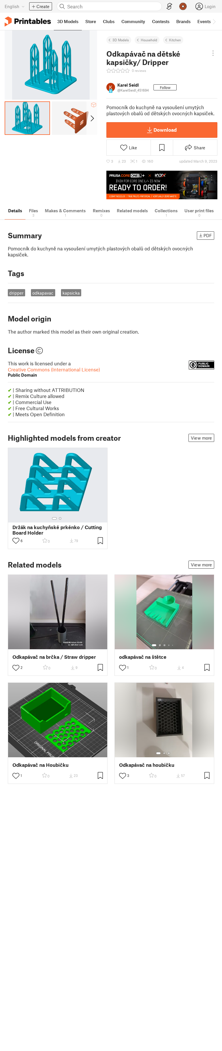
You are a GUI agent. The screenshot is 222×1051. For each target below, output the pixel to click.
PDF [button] (208, 235)
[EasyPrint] (169, 6)
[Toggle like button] (15, 540)
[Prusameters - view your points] (183, 6)
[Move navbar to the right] (214, 21)
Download (165, 130)
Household (149, 40)
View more (201, 437)
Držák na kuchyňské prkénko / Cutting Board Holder (57, 529)
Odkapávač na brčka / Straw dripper (54, 657)
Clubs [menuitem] (108, 21)
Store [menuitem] (90, 21)
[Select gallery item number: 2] (60, 518)
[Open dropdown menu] (213, 53)
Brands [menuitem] (183, 21)
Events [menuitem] (204, 21)
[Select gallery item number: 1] (54, 518)
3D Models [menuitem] (67, 21)
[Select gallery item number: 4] (169, 645)
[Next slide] (91, 118)
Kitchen (175, 40)
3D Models (120, 40)
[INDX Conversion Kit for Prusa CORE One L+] (161, 185)
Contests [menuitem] (160, 21)
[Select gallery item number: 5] (173, 645)
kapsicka (71, 292)
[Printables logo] (28, 21)
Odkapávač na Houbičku (40, 765)
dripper (16, 292)
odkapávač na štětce (142, 657)
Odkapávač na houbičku (146, 765)
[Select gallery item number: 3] (164, 645)
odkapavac (42, 292)
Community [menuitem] (133, 21)
